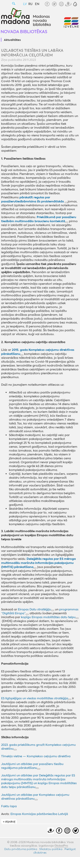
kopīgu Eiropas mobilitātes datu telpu (48, 617)
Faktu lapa (9, 806)
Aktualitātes (12, 40)
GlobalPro (61, 845)
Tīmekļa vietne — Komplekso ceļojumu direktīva (35, 756)
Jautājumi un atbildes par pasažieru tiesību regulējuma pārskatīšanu (32, 766)
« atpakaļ (9, 821)
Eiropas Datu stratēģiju (34, 609)
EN (37, 4)
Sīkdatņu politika (51, 849)
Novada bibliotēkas (24, 31)
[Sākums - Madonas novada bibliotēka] (26, 17)
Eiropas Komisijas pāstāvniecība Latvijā (39, 814)
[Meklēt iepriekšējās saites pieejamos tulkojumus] (66, 202)
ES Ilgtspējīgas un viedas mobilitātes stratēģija (34, 698)
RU (30, 4)
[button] (75, 4)
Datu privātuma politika (20, 849)
